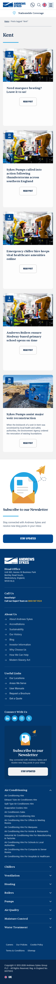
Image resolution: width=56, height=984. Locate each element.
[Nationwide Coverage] (14, 13)
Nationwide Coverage (31, 13)
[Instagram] (22, 718)
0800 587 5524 (35, 601)
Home (6, 21)
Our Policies (21, 945)
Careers (9, 945)
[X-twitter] (29, 718)
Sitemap (31, 951)
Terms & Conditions (15, 951)
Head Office (12, 569)
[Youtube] (15, 718)
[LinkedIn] (7, 718)
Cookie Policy (36, 945)
